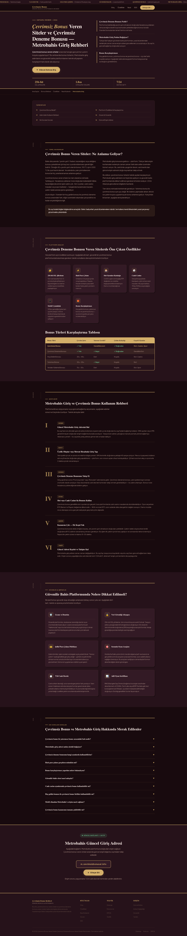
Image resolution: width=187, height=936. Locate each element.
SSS (135, 7)
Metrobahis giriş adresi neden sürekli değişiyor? (100, 746)
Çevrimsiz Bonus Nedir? (46, 110)
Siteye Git (95, 873)
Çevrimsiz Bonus (45, 8)
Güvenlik (136, 913)
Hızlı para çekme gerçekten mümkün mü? (100, 762)
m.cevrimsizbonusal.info (93, 864)
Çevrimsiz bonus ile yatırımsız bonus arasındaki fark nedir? (100, 738)
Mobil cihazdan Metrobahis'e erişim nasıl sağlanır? (100, 801)
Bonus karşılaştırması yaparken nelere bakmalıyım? (100, 770)
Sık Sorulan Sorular (44, 120)
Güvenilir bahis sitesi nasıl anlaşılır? (100, 778)
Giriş (113, 7)
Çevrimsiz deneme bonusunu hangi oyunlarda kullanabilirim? (100, 754)
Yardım (135, 917)
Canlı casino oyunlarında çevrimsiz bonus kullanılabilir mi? (100, 786)
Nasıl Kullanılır (66, 91)
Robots (145, 931)
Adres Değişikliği (139, 909)
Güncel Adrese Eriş (47, 70)
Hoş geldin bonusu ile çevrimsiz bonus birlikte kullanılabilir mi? (100, 793)
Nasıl (129, 7)
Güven (82, 917)
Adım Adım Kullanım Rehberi (47, 115)
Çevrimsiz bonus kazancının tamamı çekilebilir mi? (100, 809)
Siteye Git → (147, 7)
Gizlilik (109, 917)
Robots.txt (110, 909)
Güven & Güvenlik (103, 115)
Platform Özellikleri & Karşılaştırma (109, 110)
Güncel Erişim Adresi (104, 120)
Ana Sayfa (35, 91)
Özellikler (121, 7)
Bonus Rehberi (46, 91)
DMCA (109, 913)
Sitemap (109, 905)
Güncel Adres (138, 905)
